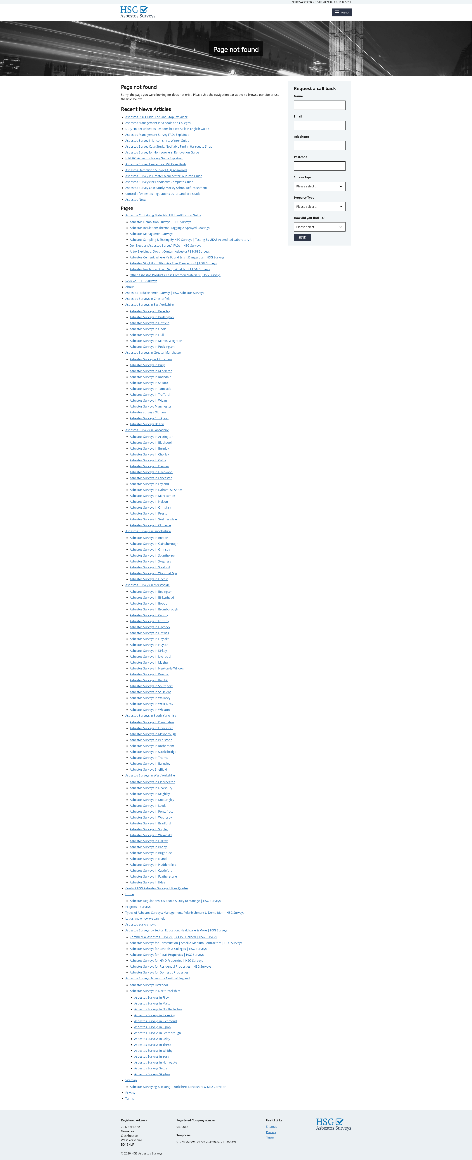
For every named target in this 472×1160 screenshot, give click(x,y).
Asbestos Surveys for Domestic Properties (159, 972)
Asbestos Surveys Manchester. (151, 406)
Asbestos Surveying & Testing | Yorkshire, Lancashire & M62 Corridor (178, 1087)
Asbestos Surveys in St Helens (150, 692)
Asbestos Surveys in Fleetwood (151, 472)
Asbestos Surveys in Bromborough (154, 609)
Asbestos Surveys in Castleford (151, 871)
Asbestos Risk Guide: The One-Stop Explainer (156, 117)
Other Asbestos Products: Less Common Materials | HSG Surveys (175, 275)
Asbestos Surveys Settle (150, 1068)
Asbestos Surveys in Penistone (151, 740)
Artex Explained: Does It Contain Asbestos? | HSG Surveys (170, 251)
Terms (129, 1099)
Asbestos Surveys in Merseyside (147, 585)
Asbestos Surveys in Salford (149, 383)
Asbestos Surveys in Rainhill (149, 680)
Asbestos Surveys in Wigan (148, 400)
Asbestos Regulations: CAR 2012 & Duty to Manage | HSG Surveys (175, 901)
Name (298, 96)
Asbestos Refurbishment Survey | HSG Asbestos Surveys (164, 293)
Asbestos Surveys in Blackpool (151, 443)
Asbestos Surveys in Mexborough (153, 734)
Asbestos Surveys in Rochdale (150, 377)
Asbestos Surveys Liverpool (149, 985)
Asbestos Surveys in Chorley (149, 454)
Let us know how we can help (145, 918)
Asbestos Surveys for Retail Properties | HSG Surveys (167, 955)
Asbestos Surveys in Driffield (149, 323)
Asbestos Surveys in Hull (147, 335)
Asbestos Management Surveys (151, 234)
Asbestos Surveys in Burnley (149, 448)
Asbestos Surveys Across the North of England (157, 978)
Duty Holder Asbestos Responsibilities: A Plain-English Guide (167, 129)
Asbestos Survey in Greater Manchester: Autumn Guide (163, 176)
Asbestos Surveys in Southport (151, 686)
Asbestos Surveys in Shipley (149, 829)
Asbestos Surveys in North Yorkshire (155, 991)
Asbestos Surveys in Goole (148, 329)
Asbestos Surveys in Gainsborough (154, 544)
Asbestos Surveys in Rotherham (152, 746)
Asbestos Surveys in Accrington (151, 437)
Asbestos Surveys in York (151, 1056)
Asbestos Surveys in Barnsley (150, 764)
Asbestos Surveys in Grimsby (150, 550)
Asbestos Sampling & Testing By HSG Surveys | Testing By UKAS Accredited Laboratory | (191, 240)
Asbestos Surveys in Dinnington (152, 722)
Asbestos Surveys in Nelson (149, 502)
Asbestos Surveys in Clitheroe (150, 525)
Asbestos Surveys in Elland (148, 859)
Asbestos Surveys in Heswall (149, 633)
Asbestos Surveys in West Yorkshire (150, 775)
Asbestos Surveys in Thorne (149, 758)
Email (298, 116)
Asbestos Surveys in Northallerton (158, 1009)
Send (302, 237)
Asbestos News (135, 200)
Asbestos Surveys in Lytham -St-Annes (156, 490)
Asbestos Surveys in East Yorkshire (149, 305)
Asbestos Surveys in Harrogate (155, 1062)
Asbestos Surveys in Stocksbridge (153, 752)
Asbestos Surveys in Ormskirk (150, 507)
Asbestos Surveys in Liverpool (150, 657)
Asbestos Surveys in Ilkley (147, 882)
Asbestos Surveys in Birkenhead (152, 597)
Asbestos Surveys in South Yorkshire (150, 716)
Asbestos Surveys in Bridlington (152, 317)
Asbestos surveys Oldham (148, 412)
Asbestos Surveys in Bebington (151, 592)
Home (129, 894)
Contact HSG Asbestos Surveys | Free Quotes (156, 888)
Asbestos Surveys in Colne (148, 460)
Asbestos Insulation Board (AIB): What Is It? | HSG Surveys (170, 269)
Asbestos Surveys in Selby (152, 1039)
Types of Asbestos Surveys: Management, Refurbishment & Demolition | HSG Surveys (184, 913)
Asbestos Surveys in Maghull (149, 662)
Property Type (304, 198)
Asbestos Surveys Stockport (149, 418)
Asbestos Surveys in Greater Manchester (153, 353)
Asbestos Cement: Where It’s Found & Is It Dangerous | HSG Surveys (177, 257)
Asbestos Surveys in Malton (153, 1003)
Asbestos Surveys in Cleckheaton (152, 782)
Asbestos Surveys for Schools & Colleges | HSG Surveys (168, 949)
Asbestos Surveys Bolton (147, 424)
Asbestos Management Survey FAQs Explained (157, 135)
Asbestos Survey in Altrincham (151, 359)
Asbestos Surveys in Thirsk (152, 1045)
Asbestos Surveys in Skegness (150, 561)
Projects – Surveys (138, 907)
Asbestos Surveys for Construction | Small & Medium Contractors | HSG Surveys (186, 943)
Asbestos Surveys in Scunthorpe (152, 555)
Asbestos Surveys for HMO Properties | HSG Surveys (166, 961)
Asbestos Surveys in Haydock (150, 627)
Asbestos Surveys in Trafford (150, 395)
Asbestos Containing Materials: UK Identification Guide (163, 215)
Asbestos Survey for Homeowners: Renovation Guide (162, 152)
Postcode (300, 157)
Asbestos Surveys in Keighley (150, 794)
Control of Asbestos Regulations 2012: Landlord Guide (162, 194)
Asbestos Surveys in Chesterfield (148, 299)
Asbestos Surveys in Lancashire (147, 430)
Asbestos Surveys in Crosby (149, 615)
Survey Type (302, 177)
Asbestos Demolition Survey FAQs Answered (156, 170)
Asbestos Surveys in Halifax (149, 841)
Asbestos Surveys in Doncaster (151, 728)
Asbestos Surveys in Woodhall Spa (153, 573)
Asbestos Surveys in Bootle (148, 603)
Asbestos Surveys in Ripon (152, 1027)
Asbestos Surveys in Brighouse (151, 853)
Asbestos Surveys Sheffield (148, 769)
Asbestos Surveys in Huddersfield (153, 865)
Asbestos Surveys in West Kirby (151, 704)
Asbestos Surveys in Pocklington (152, 347)
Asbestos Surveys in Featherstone (153, 876)
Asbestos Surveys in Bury (147, 365)
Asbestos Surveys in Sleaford (150, 567)
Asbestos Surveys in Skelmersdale (153, 519)
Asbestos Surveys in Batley (148, 847)
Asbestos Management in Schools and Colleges (158, 123)
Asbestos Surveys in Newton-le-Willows (157, 668)
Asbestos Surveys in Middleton (151, 371)
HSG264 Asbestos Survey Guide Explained (154, 158)
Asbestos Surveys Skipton (152, 1074)
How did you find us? (309, 218)
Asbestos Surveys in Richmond (155, 1021)
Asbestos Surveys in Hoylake (149, 639)
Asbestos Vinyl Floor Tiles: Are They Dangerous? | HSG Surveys (173, 263)
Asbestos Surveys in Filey (151, 997)
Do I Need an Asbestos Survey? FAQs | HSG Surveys (165, 246)
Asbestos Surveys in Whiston (150, 710)
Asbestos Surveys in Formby (149, 621)
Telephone (301, 137)
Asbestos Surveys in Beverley (150, 311)
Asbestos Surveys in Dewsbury (151, 788)
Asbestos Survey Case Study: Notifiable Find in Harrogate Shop (168, 146)
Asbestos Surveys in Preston (149, 513)
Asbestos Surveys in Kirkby (148, 651)
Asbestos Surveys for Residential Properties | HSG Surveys (170, 966)
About (129, 287)
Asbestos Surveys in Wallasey (150, 698)
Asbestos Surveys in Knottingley (152, 800)
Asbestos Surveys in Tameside (150, 389)
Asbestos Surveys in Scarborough (157, 1033)
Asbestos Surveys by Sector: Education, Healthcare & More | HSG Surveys (176, 930)
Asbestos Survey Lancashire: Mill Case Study (155, 164)
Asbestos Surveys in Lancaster (151, 478)
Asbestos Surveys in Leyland (149, 484)
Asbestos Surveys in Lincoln (149, 579)
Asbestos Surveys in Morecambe (152, 496)
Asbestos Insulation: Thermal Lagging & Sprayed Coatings (170, 228)
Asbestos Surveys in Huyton (149, 645)
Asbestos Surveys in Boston (149, 538)
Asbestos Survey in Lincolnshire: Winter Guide (157, 141)
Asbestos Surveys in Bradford (150, 823)
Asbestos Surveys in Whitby (153, 1051)
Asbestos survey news (140, 924)
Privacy (130, 1093)
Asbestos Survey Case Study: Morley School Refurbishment (166, 188)
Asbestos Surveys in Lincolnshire (148, 531)
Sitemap (131, 1080)
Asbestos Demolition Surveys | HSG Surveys (160, 222)
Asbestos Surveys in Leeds (148, 806)
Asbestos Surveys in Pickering (154, 1015)
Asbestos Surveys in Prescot (149, 674)
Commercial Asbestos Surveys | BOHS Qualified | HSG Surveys (173, 937)
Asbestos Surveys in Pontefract (151, 811)
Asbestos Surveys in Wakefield (151, 835)
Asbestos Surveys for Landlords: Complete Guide (159, 182)
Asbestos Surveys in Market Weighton (156, 341)
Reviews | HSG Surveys (141, 281)
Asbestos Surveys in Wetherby (151, 817)
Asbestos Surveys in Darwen (149, 466)
